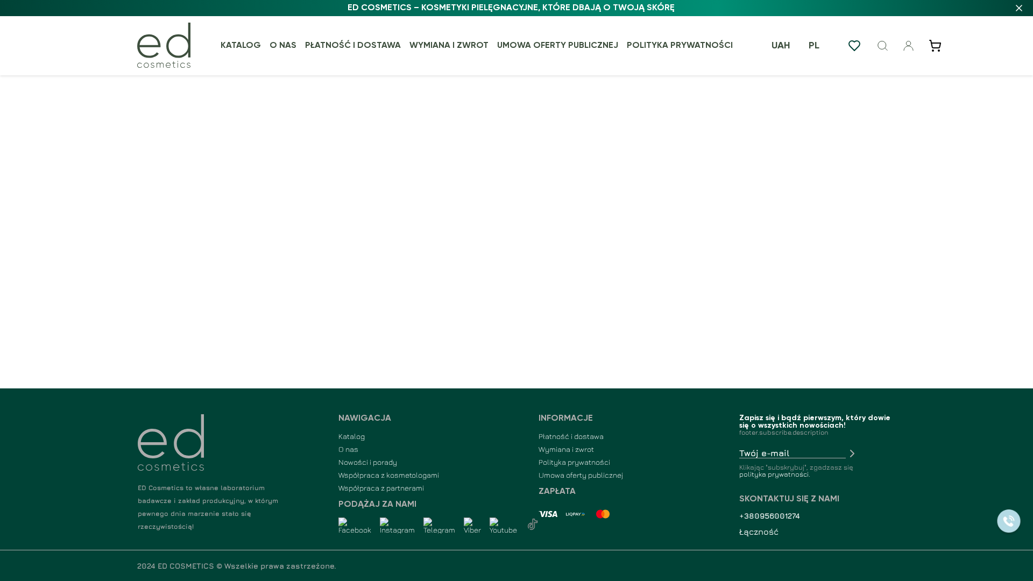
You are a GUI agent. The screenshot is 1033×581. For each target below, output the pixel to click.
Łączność (759, 531)
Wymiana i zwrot (449, 45)
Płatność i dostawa (353, 45)
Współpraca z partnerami (381, 487)
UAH (781, 46)
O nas (283, 45)
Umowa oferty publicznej (557, 45)
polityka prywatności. (774, 474)
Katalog (241, 45)
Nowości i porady (367, 461)
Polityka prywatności (680, 45)
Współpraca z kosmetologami (388, 474)
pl (814, 46)
